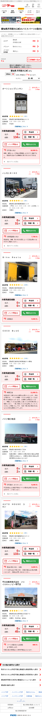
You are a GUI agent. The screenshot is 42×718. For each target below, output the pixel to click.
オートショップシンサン (12, 89)
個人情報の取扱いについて (31, 705)
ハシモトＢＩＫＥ (9, 173)
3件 (25, 446)
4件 (25, 201)
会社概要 (31, 708)
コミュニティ (38, 11)
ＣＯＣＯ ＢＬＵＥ (10, 331)
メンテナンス (29, 11)
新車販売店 (13, 11)
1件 (25, 116)
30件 (25, 285)
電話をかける (31, 144)
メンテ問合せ (13, 144)
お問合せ (10, 708)
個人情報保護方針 (21, 711)
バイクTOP (4, 692)
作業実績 (29, 696)
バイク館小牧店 (8, 419)
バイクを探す (4, 11)
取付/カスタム (30, 692)
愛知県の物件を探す (8, 685)
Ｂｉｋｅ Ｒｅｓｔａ (11, 257)
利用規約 (10, 705)
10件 (25, 358)
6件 (25, 611)
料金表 (31, 132)
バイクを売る (21, 11)
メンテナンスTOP (17, 692)
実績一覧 (31, 137)
